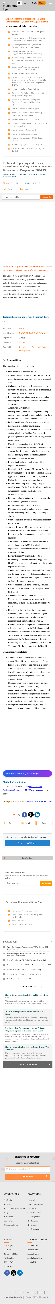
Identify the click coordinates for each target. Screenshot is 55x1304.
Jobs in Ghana (33, 1246)
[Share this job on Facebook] (24, 814)
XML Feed (8, 1250)
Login (34, 3)
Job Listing (8, 1200)
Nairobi (22, 342)
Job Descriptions (34, 1229)
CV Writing (8, 1217)
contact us (47, 270)
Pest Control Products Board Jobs (24, 911)
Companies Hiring (11, 1225)
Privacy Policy (31, 1293)
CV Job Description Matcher (15, 1208)
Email (27, 189)
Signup (41, 3)
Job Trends (8, 1221)
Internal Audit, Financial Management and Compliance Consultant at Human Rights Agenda (27, 102)
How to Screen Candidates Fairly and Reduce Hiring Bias (26, 996)
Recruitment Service (35, 1204)
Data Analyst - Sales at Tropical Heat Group (22, 979)
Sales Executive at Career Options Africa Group (24, 969)
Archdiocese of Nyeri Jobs (22, 924)
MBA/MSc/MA (38, 333)
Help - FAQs (9, 1262)
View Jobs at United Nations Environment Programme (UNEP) (24, 175)
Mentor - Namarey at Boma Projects (25, 119)
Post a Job (31, 1200)
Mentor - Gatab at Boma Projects (23, 130)
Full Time (23, 328)
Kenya (21, 2)
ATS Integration (34, 1217)
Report (44, 823)
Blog (6, 1213)
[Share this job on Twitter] (31, 814)
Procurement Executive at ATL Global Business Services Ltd (29, 965)
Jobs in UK (32, 1262)
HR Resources (33, 1221)
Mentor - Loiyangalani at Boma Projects (26, 144)
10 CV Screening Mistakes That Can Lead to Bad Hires (25, 1013)
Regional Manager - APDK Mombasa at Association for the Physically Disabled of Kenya (27, 60)
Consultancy (24, 347)
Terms (41, 1293)
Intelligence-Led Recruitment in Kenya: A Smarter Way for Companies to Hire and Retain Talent (25, 1029)
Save (10, 189)
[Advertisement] (27, 233)
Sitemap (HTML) (11, 1254)
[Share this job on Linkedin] (37, 814)
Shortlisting (32, 1208)
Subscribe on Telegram (27, 843)
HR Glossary (32, 1225)
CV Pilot (7, 1204)
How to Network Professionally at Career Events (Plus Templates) (27, 1048)
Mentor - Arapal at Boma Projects (24, 134)
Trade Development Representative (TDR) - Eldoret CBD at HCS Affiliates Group (28, 948)
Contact (21, 1293)
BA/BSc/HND (25, 333)
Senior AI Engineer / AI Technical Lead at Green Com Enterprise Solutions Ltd (26, 955)
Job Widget (8, 1246)
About (14, 1293)
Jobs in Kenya (33, 1250)
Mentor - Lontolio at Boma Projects (25, 89)
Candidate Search (34, 1213)
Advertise (7, 1266)
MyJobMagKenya (45, 1297)
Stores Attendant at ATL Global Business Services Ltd (26, 960)
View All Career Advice (27, 1064)
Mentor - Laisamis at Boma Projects (25, 109)
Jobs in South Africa (35, 1258)
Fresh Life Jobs (17, 921)
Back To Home (27, 858)
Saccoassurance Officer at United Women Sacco (24, 974)
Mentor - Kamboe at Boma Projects (24, 73)
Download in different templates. (38, 801)
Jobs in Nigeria (33, 1254)
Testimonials (9, 1258)
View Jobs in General (9, 174)
